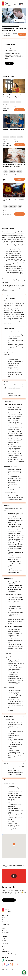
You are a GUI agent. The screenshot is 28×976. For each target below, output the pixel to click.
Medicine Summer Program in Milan (13, 129)
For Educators (6, 941)
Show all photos (20, 20)
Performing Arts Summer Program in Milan (13, 200)
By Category (5, 932)
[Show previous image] (5, 86)
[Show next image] (23, 86)
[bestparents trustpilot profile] (14, 960)
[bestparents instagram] (3, 964)
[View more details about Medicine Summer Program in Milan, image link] (14, 121)
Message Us (5, 951)
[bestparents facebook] (7, 964)
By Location (5, 930)
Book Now (19, 109)
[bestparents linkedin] (11, 964)
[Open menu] (25, 5)
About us (4, 917)
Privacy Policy (5, 924)
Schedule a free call (9, 900)
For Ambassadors (7, 938)
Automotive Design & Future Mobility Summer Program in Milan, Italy (14, 165)
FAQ (3, 949)
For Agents (5, 943)
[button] (14, 844)
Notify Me (22, 34)
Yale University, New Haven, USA (10, 26)
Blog (3, 920)
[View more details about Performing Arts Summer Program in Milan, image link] (14, 190)
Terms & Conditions (7, 922)
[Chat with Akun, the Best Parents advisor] (24, 972)
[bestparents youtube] (16, 964)
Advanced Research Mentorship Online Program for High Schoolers (13, 95)
